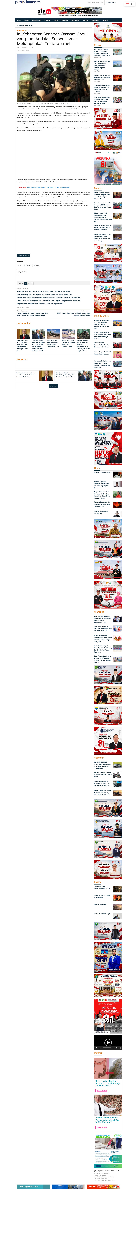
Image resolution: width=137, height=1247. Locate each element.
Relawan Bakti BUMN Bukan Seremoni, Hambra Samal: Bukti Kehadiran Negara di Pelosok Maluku (49, 297)
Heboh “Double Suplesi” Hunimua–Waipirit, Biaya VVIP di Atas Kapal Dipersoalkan (43, 291)
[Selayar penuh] (120, 1048)
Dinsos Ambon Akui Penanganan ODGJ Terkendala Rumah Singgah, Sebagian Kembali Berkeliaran (48, 301)
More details (102, 1091)
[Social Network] (120, 2)
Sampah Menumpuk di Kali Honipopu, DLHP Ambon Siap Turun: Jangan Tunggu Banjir (44, 294)
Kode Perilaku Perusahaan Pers (103, 1177)
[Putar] (96, 1048)
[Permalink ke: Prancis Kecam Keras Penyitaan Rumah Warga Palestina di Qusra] (53, 334)
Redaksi (107, 1173)
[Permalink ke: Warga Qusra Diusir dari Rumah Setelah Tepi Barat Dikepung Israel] (68, 334)
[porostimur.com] (28, 2)
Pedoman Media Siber (100, 1178)
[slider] (107, 1047)
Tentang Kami (99, 1173)
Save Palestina (21, 30)
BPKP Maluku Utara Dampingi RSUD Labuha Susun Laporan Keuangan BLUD (73, 313)
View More (53, 386)
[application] (108, 1042)
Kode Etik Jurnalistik (100, 1175)
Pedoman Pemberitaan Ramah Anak (104, 1180)
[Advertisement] (53, 155)
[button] (108, 1042)
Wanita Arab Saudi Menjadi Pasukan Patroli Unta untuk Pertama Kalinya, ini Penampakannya (32, 313)
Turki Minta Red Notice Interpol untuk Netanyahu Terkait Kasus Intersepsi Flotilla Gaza (26, 375)
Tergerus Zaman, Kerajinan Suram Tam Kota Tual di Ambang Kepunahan (40, 303)
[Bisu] (117, 1048)
